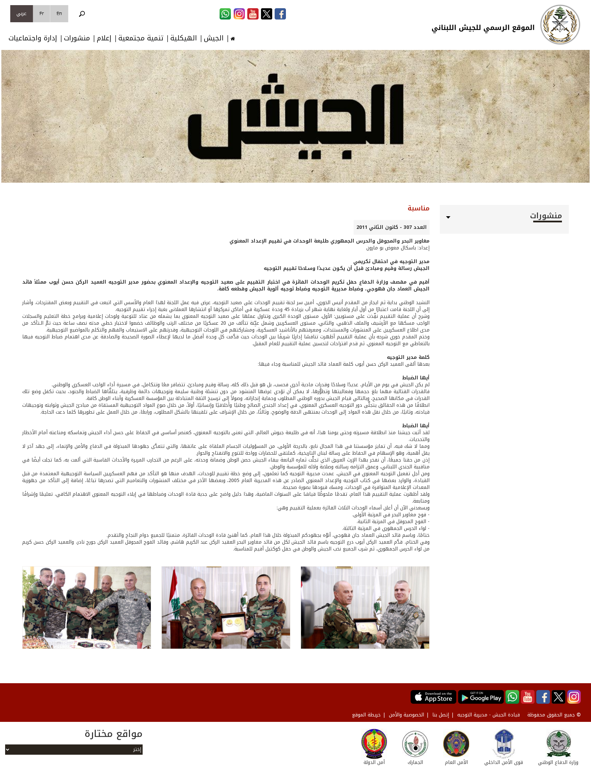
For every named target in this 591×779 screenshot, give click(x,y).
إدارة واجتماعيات (33, 38)
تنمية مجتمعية (140, 38)
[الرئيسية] (560, 24)
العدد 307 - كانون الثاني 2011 (391, 227)
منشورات (77, 38)
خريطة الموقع (366, 714)
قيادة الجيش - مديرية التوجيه (488, 714)
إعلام (104, 38)
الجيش (214, 38)
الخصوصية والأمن (406, 714)
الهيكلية (183, 38)
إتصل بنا (440, 714)
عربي (21, 13)
